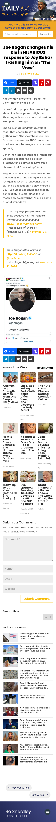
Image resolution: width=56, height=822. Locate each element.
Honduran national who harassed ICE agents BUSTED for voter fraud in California (34, 759)
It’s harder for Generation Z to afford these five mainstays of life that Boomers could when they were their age (35, 674)
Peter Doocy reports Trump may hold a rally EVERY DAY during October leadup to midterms (33, 724)
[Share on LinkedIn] (12, 90)
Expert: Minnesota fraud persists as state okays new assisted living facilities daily (34, 685)
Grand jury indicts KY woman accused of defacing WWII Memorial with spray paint (34, 661)
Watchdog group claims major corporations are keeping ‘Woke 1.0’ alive (35, 636)
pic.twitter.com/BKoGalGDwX (24, 224)
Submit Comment (36, 599)
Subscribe (45, 34)
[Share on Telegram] (6, 90)
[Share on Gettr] (41, 82)
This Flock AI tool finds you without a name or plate (33, 696)
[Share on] (18, 90)
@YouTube (13, 258)
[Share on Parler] (48, 82)
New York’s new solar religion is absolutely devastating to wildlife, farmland (35, 710)
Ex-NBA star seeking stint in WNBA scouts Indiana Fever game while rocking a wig (33, 735)
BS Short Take (30, 73)
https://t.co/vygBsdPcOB (22, 254)
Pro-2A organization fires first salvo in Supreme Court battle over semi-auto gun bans (35, 648)
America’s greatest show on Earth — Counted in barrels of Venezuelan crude (34, 747)
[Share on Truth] (35, 82)
